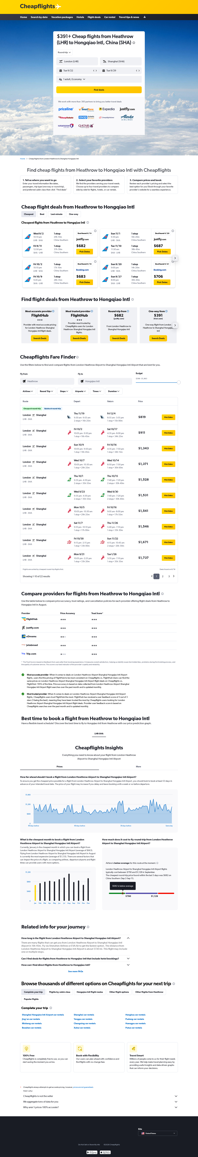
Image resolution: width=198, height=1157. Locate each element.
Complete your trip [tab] (33, 992)
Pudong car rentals (134, 1019)
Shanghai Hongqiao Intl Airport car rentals (43, 1014)
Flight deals (94, 17)
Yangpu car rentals (83, 1019)
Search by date (39, 17)
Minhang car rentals (32, 1023)
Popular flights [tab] (31, 999)
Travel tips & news (129, 17)
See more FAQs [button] (75, 971)
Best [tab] (42, 214)
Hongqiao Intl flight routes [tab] (90, 992)
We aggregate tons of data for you (40, 1101)
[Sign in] (144, 17)
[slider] (179, 382)
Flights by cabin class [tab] (59, 992)
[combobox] (64, 52)
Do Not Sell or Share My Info (89, 1145)
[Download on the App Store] (105, 1153)
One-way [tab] (73, 214)
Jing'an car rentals (31, 1019)
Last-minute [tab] (56, 214)
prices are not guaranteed (83, 1087)
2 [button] (162, 576)
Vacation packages (62, 17)
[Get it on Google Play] (92, 1153)
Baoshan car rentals (31, 1027)
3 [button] (169, 576)
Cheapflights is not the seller (38, 1096)
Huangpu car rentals (135, 1023)
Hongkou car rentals (135, 1014)
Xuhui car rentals (82, 1027)
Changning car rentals (85, 1023)
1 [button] (156, 576)
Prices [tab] (59, 766)
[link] (40, 338)
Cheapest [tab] (28, 214)
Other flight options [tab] (119, 992)
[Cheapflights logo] (37, 6)
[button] (133, 43)
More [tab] (138, 766)
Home (23, 17)
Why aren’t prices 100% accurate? (41, 1107)
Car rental (109, 17)
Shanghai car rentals (84, 1014)
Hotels (80, 17)
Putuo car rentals (133, 1027)
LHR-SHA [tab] (99, 733)
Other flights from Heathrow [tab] (149, 992)
